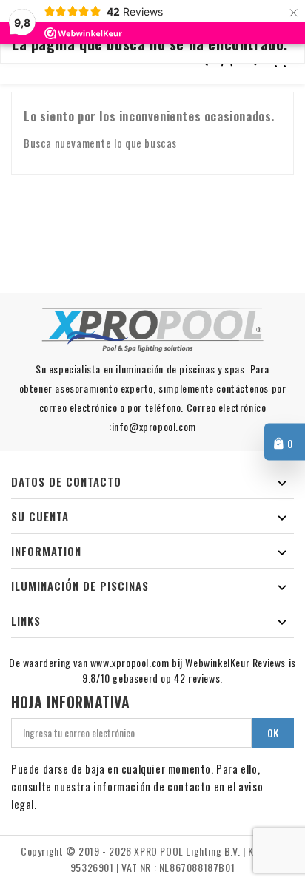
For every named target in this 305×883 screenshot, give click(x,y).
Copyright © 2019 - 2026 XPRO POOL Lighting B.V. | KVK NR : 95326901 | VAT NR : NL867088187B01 (152, 859)
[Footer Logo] (152, 330)
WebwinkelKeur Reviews (235, 662)
